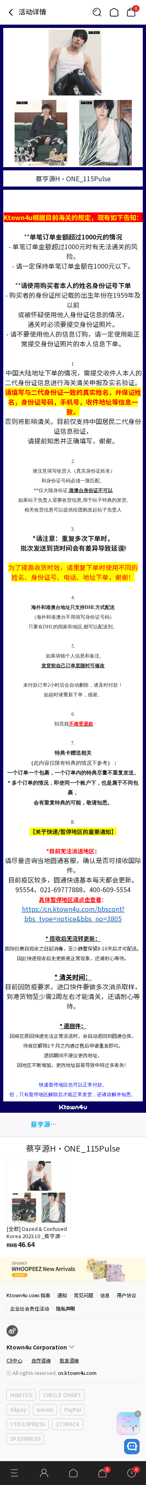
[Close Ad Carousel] (138, 1414)
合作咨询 (41, 1360)
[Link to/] (114, 12)
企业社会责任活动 (29, 1308)
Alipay (18, 1409)
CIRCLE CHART (62, 1395)
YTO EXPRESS (27, 1424)
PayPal (72, 1409)
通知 (62, 1295)
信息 (105, 1295)
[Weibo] (12, 1330)
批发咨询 (69, 1360)
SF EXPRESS (25, 1439)
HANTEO (21, 1395)
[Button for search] (96, 12)
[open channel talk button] (132, 1446)
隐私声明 (65, 1308)
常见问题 (83, 1295)
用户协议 (126, 1295)
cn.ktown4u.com (77, 1372)
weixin (44, 1409)
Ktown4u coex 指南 (28, 1295)
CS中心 (14, 1360)
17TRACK (67, 1424)
